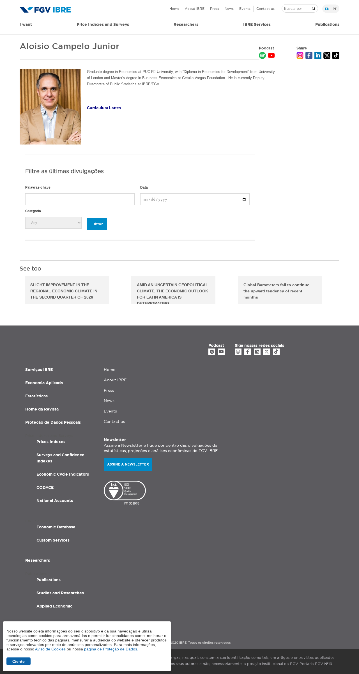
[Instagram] (238, 352)
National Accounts (54, 500)
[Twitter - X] (266, 352)
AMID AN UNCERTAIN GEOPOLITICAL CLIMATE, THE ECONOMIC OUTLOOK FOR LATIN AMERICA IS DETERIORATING (172, 293)
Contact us (265, 8)
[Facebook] (247, 352)
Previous (15, 291)
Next (343, 291)
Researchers (186, 24)
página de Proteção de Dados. (111, 649)
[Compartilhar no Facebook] (308, 56)
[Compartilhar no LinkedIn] (317, 56)
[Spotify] (211, 352)
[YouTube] (221, 352)
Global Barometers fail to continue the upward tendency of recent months (276, 291)
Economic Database (55, 527)
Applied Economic (54, 606)
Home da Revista (42, 409)
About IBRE (194, 8)
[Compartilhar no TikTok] (335, 56)
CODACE (45, 487)
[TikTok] (276, 352)
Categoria (33, 211)
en (327, 8)
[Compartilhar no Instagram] (299, 56)
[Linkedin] (257, 352)
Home (174, 8)
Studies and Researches (60, 593)
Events (244, 8)
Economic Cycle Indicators (62, 474)
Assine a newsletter (128, 464)
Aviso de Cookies (50, 649)
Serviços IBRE (39, 369)
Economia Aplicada (44, 382)
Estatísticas (36, 396)
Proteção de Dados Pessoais (53, 422)
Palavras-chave (37, 187)
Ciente (18, 661)
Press (214, 8)
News (229, 8)
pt (335, 8)
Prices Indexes (50, 441)
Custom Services (53, 540)
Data (144, 187)
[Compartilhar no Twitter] (326, 56)
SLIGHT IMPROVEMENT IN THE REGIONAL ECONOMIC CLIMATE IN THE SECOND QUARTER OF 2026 (63, 291)
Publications (48, 579)
